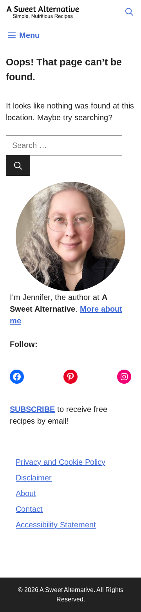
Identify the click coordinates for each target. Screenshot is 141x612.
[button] (129, 11)
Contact (29, 509)
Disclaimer (34, 477)
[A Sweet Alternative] (43, 11)
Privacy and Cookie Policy (60, 462)
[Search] (18, 165)
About (26, 493)
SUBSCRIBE (32, 409)
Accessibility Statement (56, 524)
